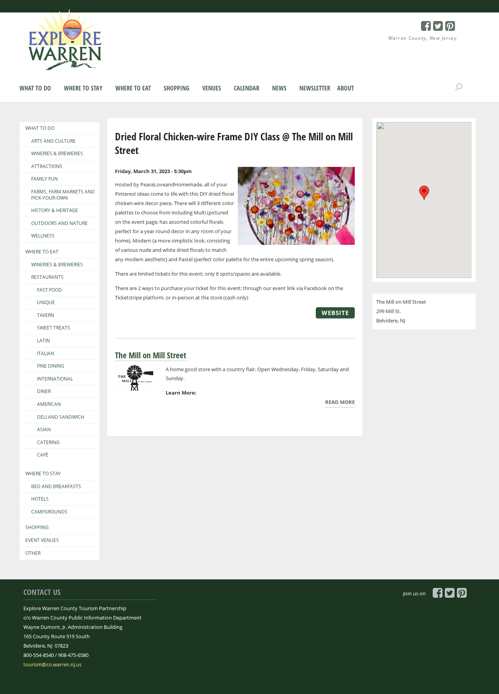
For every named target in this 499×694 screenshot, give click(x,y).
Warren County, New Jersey (422, 38)
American (49, 404)
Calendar (246, 88)
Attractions (46, 166)
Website (335, 313)
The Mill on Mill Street (150, 355)
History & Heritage (54, 210)
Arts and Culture (53, 141)
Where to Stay (83, 88)
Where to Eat (133, 88)
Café (42, 455)
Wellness (43, 236)
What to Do (35, 88)
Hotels (40, 499)
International (55, 379)
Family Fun (44, 179)
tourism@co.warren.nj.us (52, 664)
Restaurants (47, 277)
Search (459, 87)
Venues (211, 88)
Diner (44, 391)
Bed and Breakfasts (56, 486)
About (345, 88)
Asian (44, 430)
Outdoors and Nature (59, 223)
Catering (48, 442)
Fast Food (49, 290)
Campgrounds (49, 512)
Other (33, 553)
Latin (43, 341)
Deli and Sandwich (60, 417)
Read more (340, 402)
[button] (424, 193)
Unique (46, 302)
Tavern (45, 315)
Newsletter (314, 88)
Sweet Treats (53, 328)
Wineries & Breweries (57, 153)
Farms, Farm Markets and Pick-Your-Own (63, 195)
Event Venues (42, 540)
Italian (45, 354)
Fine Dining (50, 366)
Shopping (176, 88)
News (279, 88)
